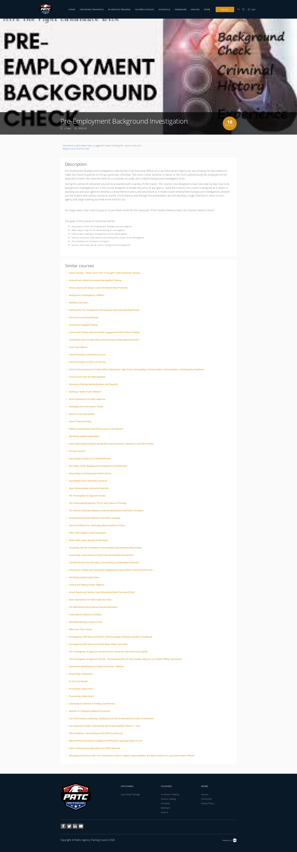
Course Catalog (144, 9)
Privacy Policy (207, 803)
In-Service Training (119, 9)
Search (164, 812)
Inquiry (224, 9)
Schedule (164, 9)
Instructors (206, 798)
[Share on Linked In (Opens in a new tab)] (75, 826)
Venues (195, 9)
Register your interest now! (76, 148)
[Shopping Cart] (243, 9)
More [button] (207, 9)
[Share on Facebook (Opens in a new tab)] (63, 826)
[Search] (238, 9)
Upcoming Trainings (92, 9)
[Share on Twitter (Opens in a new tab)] (69, 826)
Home (72, 9)
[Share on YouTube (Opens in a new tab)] (80, 826)
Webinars (180, 9)
